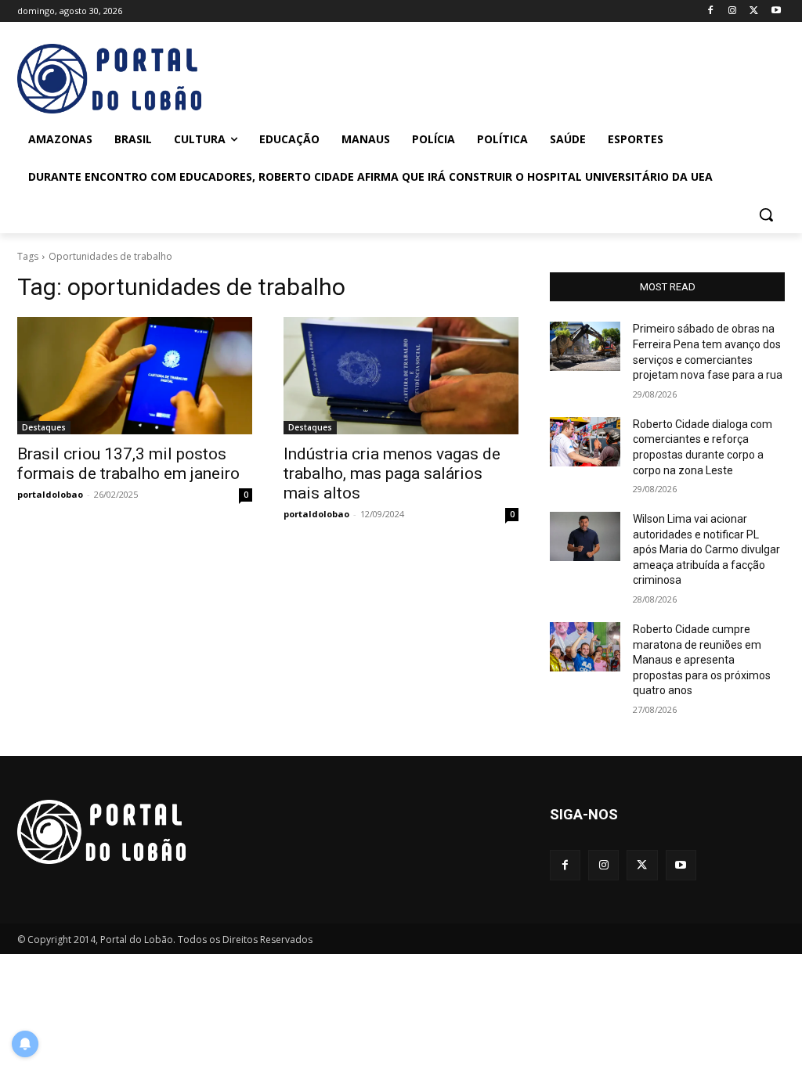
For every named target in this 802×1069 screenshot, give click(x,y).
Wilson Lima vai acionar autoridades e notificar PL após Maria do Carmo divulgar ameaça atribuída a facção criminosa (706, 549)
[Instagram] (733, 11)
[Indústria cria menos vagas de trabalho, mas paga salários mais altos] (401, 375)
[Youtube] (776, 11)
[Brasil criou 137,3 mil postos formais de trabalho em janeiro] (134, 375)
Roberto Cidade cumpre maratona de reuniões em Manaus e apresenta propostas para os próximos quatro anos (702, 659)
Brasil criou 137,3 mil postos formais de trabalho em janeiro (128, 464)
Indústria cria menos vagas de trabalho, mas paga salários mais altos (392, 473)
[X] (754, 11)
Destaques (44, 427)
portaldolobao (50, 494)
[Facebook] (711, 11)
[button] (766, 214)
